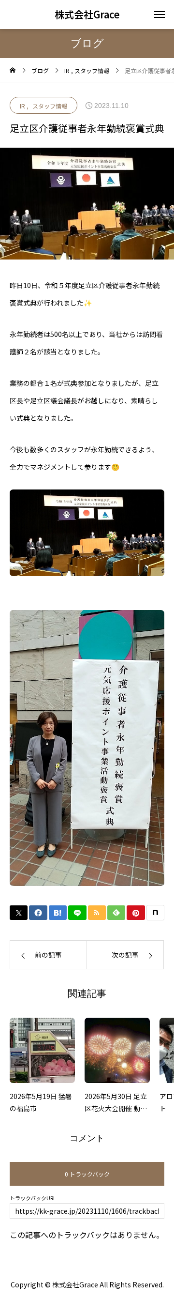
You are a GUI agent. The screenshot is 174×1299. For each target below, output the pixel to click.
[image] (42, 1054)
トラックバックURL (33, 1198)
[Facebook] (38, 912)
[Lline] (77, 912)
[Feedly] (116, 912)
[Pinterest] (136, 912)
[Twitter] (19, 912)
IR (22, 106)
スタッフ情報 (49, 106)
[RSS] (97, 912)
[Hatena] (58, 912)
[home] (12, 70)
